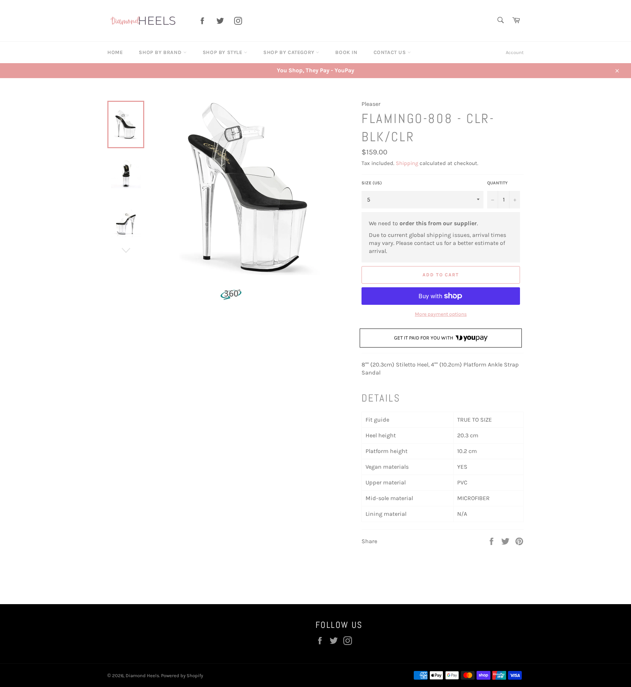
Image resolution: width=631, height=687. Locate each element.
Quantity (497, 182)
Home (115, 52)
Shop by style (223, 52)
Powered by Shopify (182, 675)
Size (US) (372, 182)
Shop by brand (161, 52)
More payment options (441, 314)
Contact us (391, 52)
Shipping (407, 163)
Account (515, 52)
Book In (346, 52)
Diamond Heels (142, 675)
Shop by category (289, 52)
